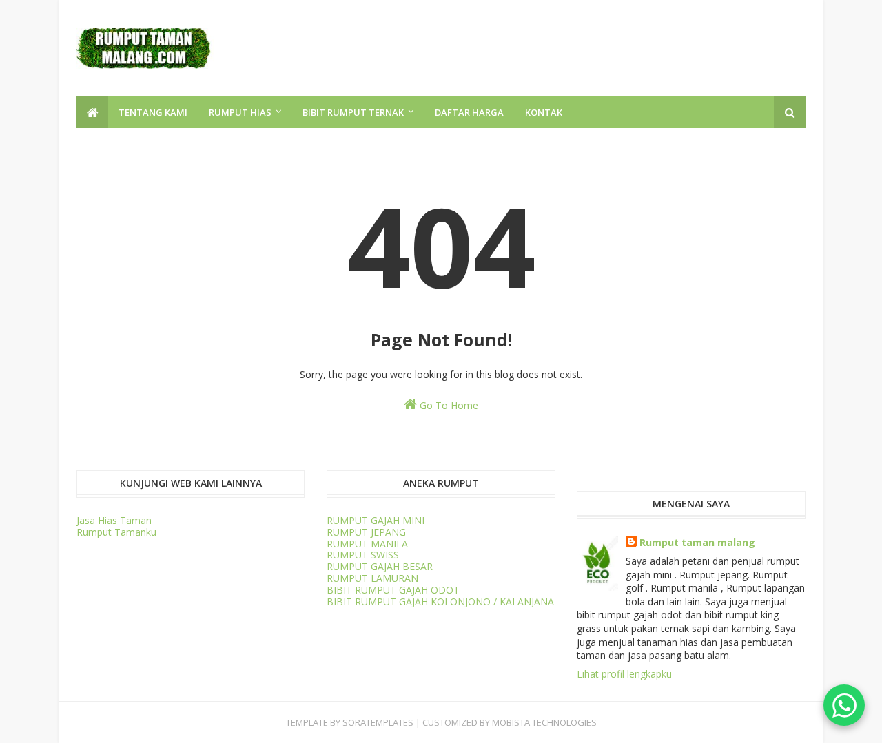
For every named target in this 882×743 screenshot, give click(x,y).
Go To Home (447, 405)
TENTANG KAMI (153, 112)
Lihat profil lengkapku (624, 673)
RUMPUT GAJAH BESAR (380, 566)
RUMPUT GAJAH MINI (375, 520)
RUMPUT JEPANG (366, 531)
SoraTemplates (377, 722)
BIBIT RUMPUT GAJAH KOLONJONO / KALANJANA (440, 601)
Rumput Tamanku (116, 531)
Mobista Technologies (544, 722)
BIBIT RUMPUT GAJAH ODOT (393, 589)
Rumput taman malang (697, 542)
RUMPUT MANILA (367, 543)
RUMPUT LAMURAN (372, 578)
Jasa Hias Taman (114, 520)
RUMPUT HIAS (240, 112)
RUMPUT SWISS (363, 554)
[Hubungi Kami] (844, 705)
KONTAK (543, 112)
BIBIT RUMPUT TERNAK (353, 112)
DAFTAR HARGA (469, 112)
